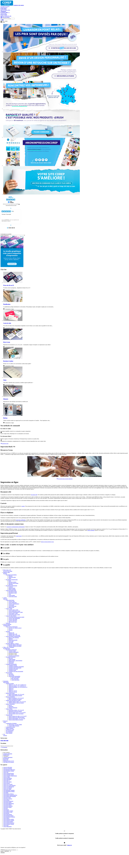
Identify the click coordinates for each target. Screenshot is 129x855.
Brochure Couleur (8, 361)
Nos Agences (5, 735)
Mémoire (5, 399)
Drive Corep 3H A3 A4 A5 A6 (7, 570)
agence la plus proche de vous (47, 541)
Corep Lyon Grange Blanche (9, 785)
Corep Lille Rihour (7, 779)
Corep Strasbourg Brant (8, 815)
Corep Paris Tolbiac (7, 807)
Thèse (4, 380)
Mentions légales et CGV (8, 761)
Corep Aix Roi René (7, 767)
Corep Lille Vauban (7, 781)
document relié (34, 494)
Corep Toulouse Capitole (8, 819)
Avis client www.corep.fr (8, 762)
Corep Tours (6, 825)
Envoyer (2, 852)
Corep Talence (6, 818)
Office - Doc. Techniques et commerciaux (8, 648)
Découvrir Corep (5, 721)
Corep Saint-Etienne (7, 814)
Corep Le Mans (6, 777)
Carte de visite (7, 323)
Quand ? (2, 851)
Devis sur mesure (5, 17)
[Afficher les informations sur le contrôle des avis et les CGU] (19, 204)
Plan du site (5, 759)
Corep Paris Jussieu (7, 802)
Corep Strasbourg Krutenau (9, 816)
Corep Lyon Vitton (7, 789)
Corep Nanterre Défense (8, 793)
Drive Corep (6, 342)
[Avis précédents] (11, 208)
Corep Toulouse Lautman (8, 820)
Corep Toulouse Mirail (8, 821)
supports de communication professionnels (16, 526)
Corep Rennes (6, 813)
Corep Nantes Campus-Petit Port (10, 795)
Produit (2, 235)
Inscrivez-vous (5, 443)
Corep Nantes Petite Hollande (9, 796)
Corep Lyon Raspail (7, 787)
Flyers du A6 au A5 (8, 285)
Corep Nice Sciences (7, 798)
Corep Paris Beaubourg (8, 801)
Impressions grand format (6, 682)
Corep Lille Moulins (7, 778)
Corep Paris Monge (7, 804)
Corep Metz (5, 792)
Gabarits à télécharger (7, 757)
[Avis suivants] (11, 225)
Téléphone (3, 849)
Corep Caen (5, 772)
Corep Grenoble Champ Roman (10, 775)
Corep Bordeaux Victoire (8, 771)
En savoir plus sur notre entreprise (65, 478)
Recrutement (6, 758)
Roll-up (5, 418)
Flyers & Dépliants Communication (7, 625)
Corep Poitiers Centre (7, 812)
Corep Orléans (6, 800)
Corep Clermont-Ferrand (8, 773)
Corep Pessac (6, 809)
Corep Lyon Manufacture (8, 786)
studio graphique (91, 530)
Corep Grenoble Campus (8, 774)
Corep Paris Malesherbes (8, 803)
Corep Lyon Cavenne (7, 784)
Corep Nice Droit (7, 797)
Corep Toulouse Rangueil (8, 822)
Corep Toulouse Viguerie (8, 824)
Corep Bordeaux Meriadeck (9, 769)
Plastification (6, 304)
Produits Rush (6, 754)
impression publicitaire (21, 520)
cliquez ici (69, 845)
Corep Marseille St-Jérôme (9, 791)
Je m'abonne (4, 747)
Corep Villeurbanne (7, 826)
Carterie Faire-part (5, 598)
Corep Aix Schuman (7, 768)
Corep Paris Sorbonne (8, 806)
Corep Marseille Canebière (9, 790)
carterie (23, 506)
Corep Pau (5, 808)
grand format (19, 536)
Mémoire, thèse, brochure (6, 573)
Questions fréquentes (7, 753)
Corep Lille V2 (6, 780)
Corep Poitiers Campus (8, 810)
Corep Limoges (6, 783)
